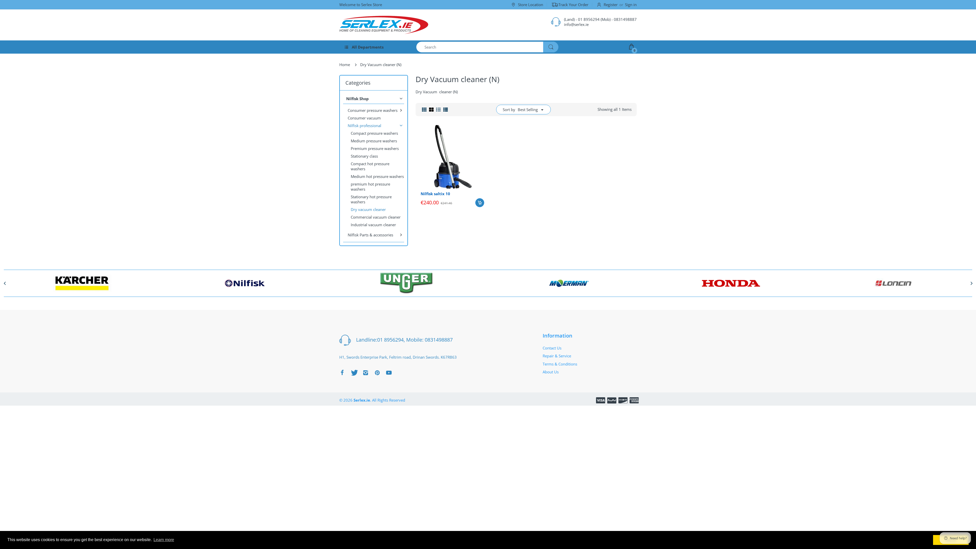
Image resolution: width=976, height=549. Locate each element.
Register (611, 4)
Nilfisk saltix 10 (435, 193)
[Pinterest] (377, 373)
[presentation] (4, 283)
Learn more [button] (164, 540)
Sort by (509, 109)
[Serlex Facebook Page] (342, 373)
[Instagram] (365, 373)
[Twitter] (354, 373)
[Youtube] (389, 373)
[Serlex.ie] (383, 25)
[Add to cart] (479, 202)
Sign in (631, 4)
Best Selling (528, 109)
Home (344, 64)
